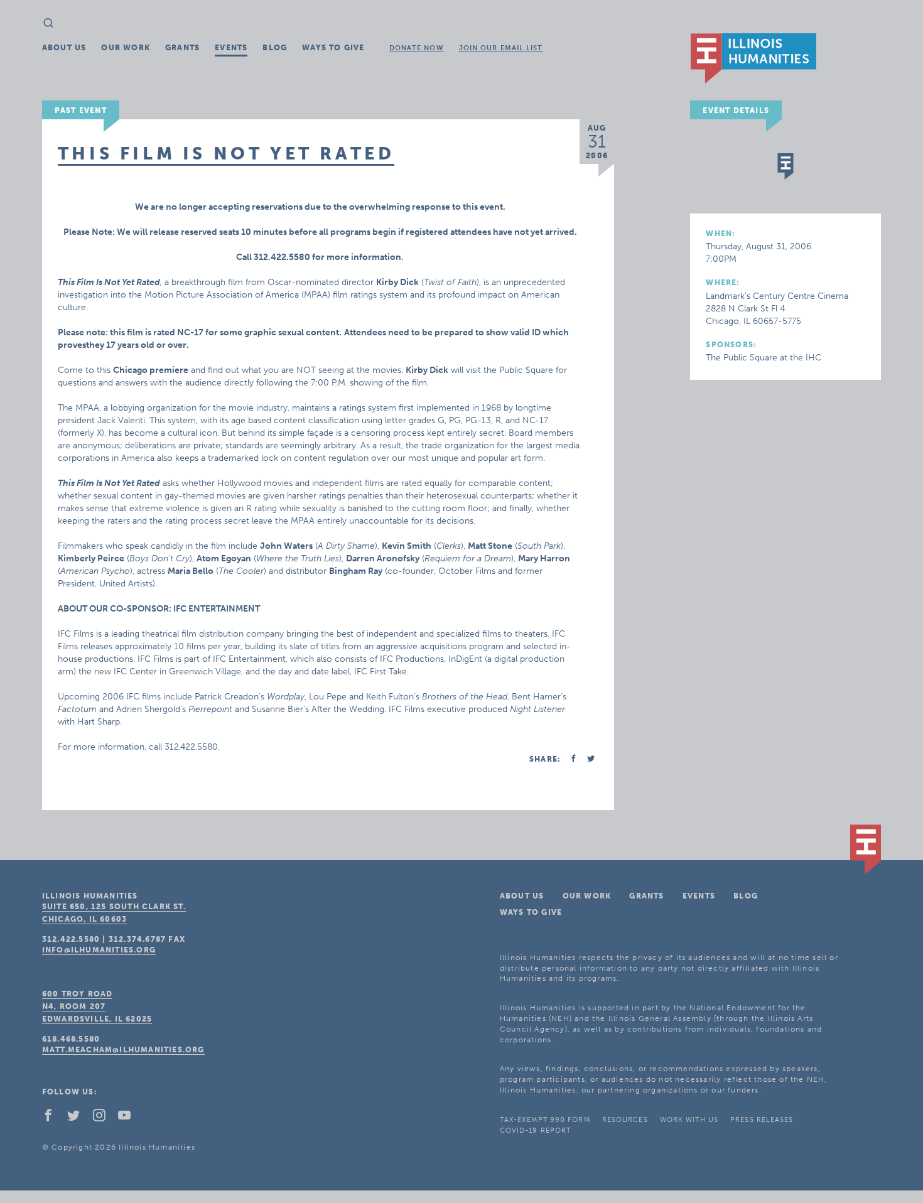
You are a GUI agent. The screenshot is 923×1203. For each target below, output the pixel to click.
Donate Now (416, 48)
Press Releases (761, 1120)
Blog (274, 47)
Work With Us (689, 1120)
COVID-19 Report (535, 1130)
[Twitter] (78, 1118)
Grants (182, 47)
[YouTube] (129, 1118)
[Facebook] (53, 1118)
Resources (625, 1120)
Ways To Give (333, 47)
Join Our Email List (501, 48)
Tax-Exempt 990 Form (545, 1120)
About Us (64, 47)
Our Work (125, 47)
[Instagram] (104, 1118)
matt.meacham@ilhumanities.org (123, 1049)
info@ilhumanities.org (99, 950)
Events (231, 47)
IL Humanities (753, 58)
